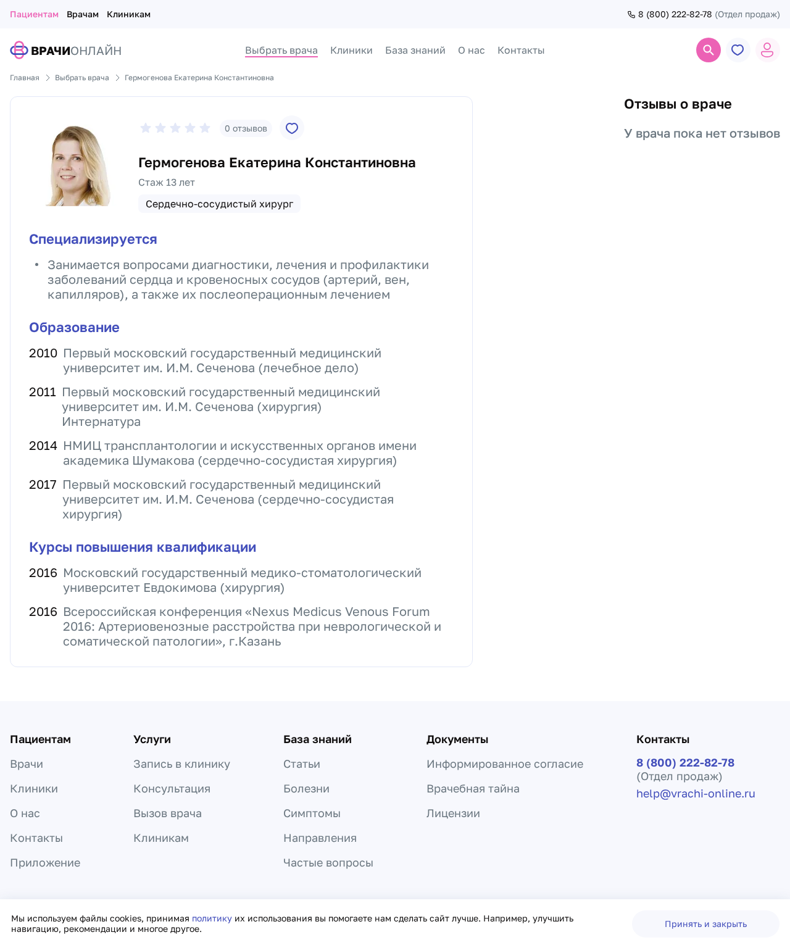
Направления (320, 837)
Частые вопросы (328, 862)
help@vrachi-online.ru (695, 793)
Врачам (83, 14)
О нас (25, 813)
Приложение (45, 862)
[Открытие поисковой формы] (708, 50)
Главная (25, 77)
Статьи (301, 763)
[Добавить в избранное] (292, 127)
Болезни (306, 788)
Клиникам (129, 14)
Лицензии (453, 813)
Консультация (171, 788)
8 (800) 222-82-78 (675, 14)
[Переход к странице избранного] (738, 50)
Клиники (34, 788)
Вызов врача (167, 813)
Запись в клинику (181, 763)
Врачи (26, 763)
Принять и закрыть (706, 923)
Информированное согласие (504, 763)
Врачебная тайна (473, 788)
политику (213, 918)
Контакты (36, 837)
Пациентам (34, 14)
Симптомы (312, 813)
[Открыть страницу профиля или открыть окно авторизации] (767, 50)
